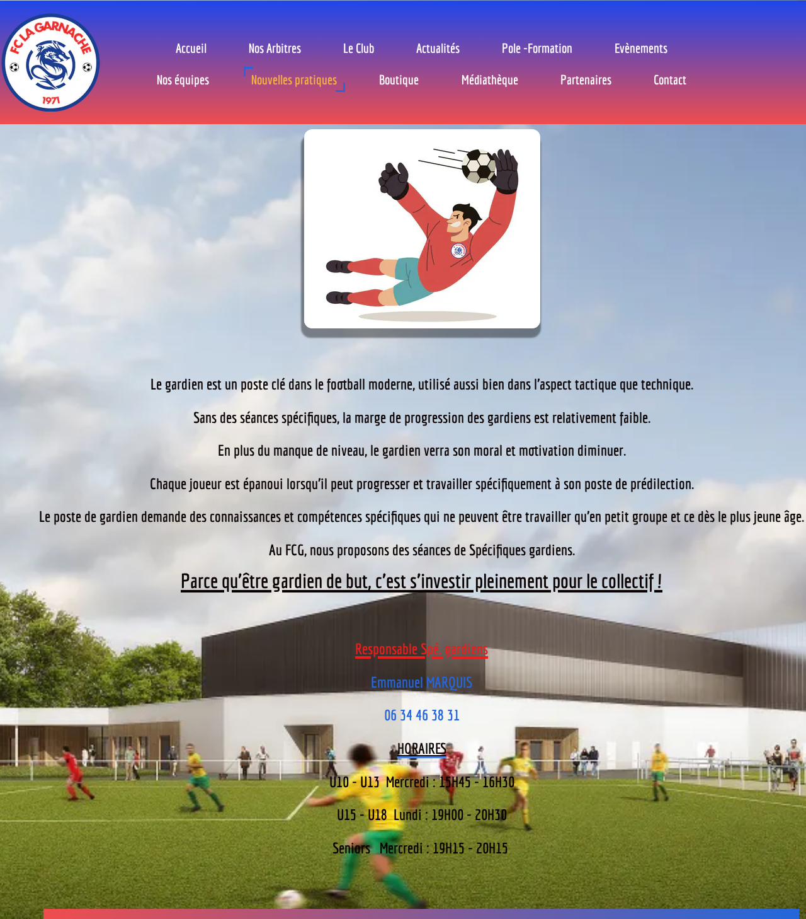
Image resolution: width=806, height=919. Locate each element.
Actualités (438, 47)
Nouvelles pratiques (294, 79)
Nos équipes (183, 79)
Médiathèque (490, 79)
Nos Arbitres (275, 47)
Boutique (399, 79)
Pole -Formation (537, 47)
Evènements (641, 47)
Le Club (358, 47)
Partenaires (585, 79)
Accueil (191, 47)
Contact (670, 79)
